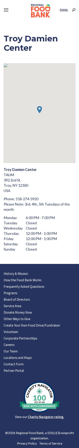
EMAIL (64, 10)
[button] (39, 109)
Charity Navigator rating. (46, 417)
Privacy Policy (27, 443)
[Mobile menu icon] (6, 9)
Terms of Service (50, 443)
